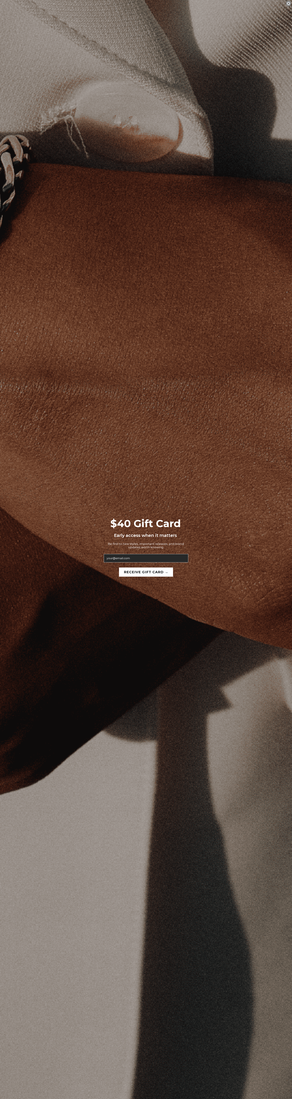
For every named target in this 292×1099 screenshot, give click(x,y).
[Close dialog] (288, 3)
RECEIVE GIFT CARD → (146, 572)
